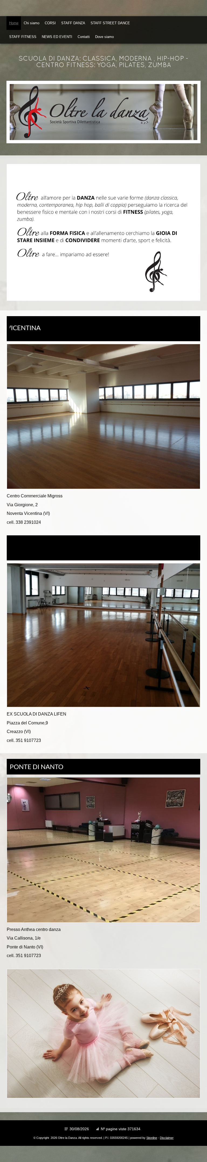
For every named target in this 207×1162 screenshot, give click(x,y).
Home (13, 23)
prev (24, 112)
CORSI (50, 23)
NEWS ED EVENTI (57, 37)
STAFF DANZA (73, 23)
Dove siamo (104, 37)
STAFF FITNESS (22, 37)
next (182, 112)
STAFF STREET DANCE (110, 23)
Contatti (84, 37)
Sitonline (151, 1137)
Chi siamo (31, 23)
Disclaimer (167, 1137)
